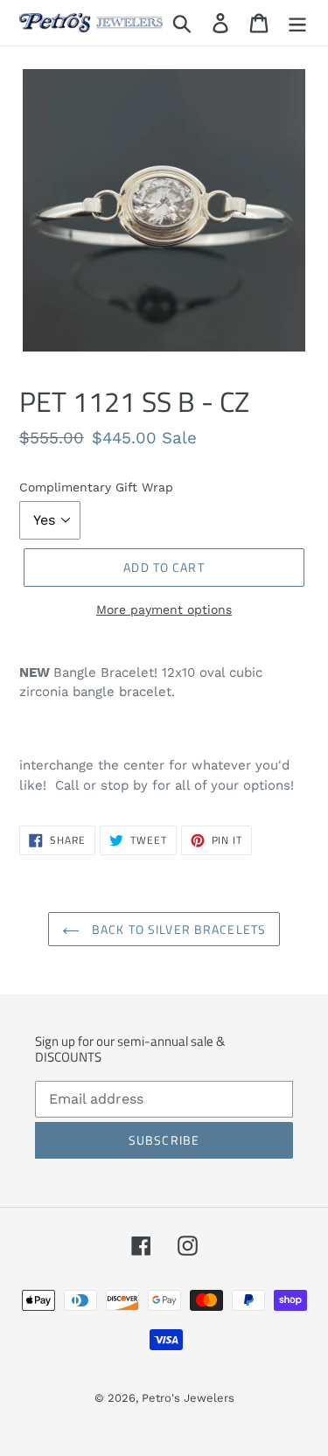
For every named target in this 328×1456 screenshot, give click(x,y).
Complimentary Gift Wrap (96, 487)
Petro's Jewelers (188, 1397)
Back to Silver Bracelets (177, 929)
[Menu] (297, 23)
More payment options (164, 610)
